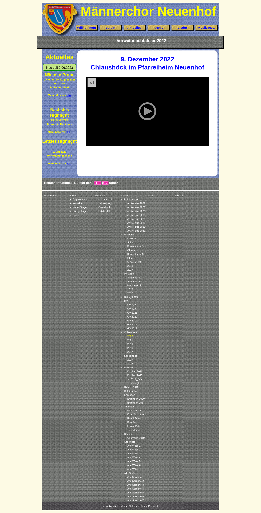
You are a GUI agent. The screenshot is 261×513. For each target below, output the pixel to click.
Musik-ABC (206, 27)
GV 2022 (132, 308)
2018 (130, 265)
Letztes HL (104, 211)
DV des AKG (131, 387)
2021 (130, 340)
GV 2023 (132, 304)
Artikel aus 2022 (136, 203)
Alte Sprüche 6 (135, 496)
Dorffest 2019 (135, 371)
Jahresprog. (105, 203)
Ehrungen (129, 394)
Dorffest (128, 367)
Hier (69, 95)
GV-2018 (132, 324)
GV (126, 301)
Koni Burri (132, 422)
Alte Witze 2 (134, 449)
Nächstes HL (105, 199)
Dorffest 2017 (135, 375)
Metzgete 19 (134, 285)
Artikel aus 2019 (136, 215)
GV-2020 (132, 316)
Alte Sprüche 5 (135, 492)
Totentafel (129, 406)
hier (69, 163)
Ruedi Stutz (133, 418)
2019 (130, 344)
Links (75, 215)
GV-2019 (132, 320)
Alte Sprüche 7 (135, 500)
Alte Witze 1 (134, 445)
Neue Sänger (80, 207)
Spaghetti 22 (134, 277)
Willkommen (86, 27)
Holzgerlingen (80, 211)
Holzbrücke (130, 391)
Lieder (182, 27)
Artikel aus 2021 (136, 207)
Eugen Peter (134, 426)
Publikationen (131, 199)
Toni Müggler (134, 430)
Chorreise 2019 (136, 437)
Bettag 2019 (131, 297)
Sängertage (130, 355)
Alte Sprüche (131, 473)
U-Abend (129, 234)
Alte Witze (129, 441)
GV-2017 (132, 328)
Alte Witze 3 (134, 453)
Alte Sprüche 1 (135, 477)
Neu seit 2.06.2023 (59, 67)
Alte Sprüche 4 (135, 488)
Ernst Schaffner (136, 414)
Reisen (128, 434)
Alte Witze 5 (134, 461)
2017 (130, 269)
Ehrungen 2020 (136, 398)
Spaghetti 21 (134, 281)
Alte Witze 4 (134, 457)
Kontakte (78, 203)
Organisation (80, 199)
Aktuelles (134, 27)
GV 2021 (132, 312)
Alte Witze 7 (134, 469)
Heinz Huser (134, 410)
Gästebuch (104, 207)
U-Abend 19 (134, 261)
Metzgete (129, 273)
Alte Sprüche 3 (135, 484)
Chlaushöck (130, 332)
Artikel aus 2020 (136, 211)
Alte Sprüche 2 (135, 480)
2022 (130, 336)
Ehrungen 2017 (136, 402)
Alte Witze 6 (134, 465)
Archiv (158, 27)
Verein (110, 27)
